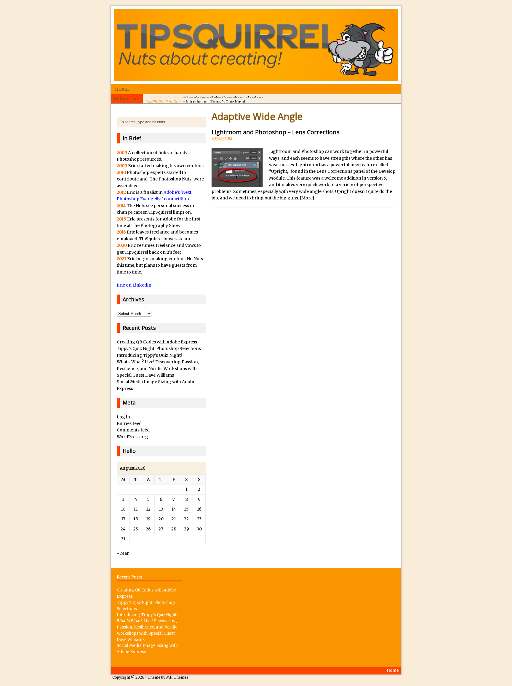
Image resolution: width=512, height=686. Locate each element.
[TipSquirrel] (256, 45)
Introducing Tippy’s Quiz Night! (196, 98)
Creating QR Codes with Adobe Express (157, 342)
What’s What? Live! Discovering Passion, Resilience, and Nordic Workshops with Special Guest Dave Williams (158, 368)
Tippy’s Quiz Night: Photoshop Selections (159, 348)
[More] (307, 198)
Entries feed (129, 423)
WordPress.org (132, 436)
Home (122, 89)
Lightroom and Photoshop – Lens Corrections (276, 132)
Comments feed (133, 430)
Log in (123, 417)
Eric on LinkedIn (134, 285)
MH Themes (177, 677)
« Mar (123, 553)
